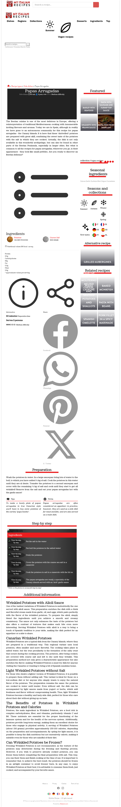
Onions (82, 181)
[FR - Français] (58, 793)
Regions (22, 21)
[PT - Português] (67, 793)
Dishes (10, 21)
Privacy (54, 783)
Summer (49, 30)
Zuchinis (94, 181)
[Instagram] (63, 788)
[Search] (28, 44)
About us (45, 783)
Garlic (88, 181)
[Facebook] (58, 788)
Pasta (28, 47)
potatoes (17, 237)
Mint (99, 181)
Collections (36, 21)
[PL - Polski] (72, 793)
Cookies (64, 783)
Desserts (82, 21)
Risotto (23, 47)
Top (108, 21)
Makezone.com (64, 804)
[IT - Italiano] (49, 793)
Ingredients (96, 21)
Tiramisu (16, 47)
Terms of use (75, 783)
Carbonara (9, 47)
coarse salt (55, 237)
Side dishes (23, 94)
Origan (103, 181)
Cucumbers (110, 181)
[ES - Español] (63, 793)
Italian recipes (19, 3)
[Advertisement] (60, 65)
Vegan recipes (65, 36)
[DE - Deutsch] (53, 793)
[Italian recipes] (8, 86)
